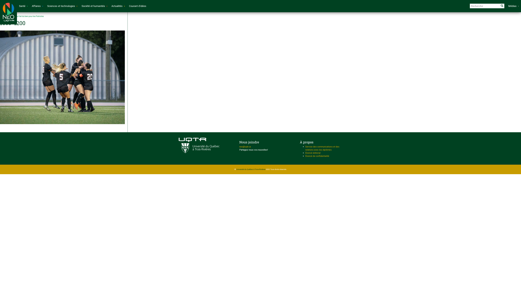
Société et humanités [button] (93, 6)
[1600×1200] (62, 77)
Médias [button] (512, 6)
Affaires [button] (36, 6)
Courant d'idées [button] (137, 6)
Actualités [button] (117, 6)
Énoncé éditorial (312, 153)
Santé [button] (22, 6)
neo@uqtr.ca (245, 146)
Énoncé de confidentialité (317, 156)
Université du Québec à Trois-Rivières (250, 169)
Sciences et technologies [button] (61, 6)
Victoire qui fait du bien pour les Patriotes (26, 16)
